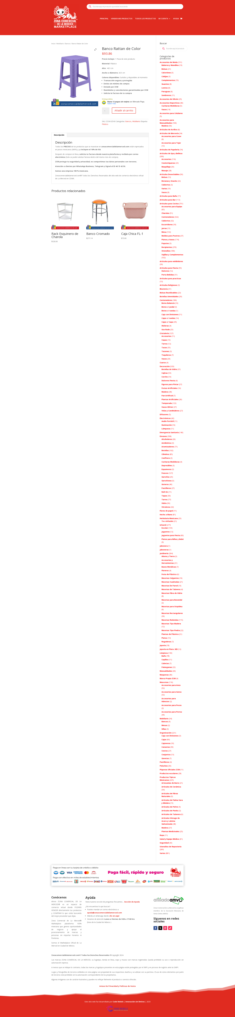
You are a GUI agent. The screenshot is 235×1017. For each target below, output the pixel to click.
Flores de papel (166, 511)
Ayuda (176, 19)
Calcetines (166, 72)
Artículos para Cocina (169, 203)
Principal (104, 19)
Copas (164, 340)
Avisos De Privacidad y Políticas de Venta (117, 986)
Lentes (165, 88)
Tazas (164, 347)
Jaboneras (164, 550)
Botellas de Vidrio (169, 369)
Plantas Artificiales (170, 399)
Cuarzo (163, 362)
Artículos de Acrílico (168, 129)
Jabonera (164, 546)
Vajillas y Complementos (172, 254)
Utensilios (166, 251)
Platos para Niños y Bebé (173, 539)
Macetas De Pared (170, 585)
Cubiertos (166, 185)
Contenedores (168, 217)
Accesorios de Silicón (169, 99)
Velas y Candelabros (170, 410)
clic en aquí (114, 916)
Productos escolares (169, 773)
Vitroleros (166, 507)
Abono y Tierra (168, 556)
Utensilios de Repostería (170, 846)
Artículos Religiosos (168, 285)
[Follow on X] (160, 928)
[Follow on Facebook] (155, 928)
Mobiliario (60, 43)
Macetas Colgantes (170, 578)
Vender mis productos (121, 19)
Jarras (164, 228)
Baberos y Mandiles (170, 65)
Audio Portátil (168, 421)
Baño (164, 656)
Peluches (164, 766)
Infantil (163, 525)
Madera (165, 126)
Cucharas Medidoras (171, 106)
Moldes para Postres (171, 236)
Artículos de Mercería (169, 133)
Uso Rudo (166, 329)
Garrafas (165, 477)
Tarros (164, 344)
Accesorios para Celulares (171, 113)
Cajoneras (166, 743)
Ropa (162, 835)
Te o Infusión (167, 521)
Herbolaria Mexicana (169, 518)
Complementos (168, 80)
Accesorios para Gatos (172, 692)
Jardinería (164, 553)
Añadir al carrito (124, 110)
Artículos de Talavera (171, 814)
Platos (164, 638)
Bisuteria (164, 289)
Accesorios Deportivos (170, 103)
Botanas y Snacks (169, 181)
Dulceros (165, 271)
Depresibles (167, 465)
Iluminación (167, 425)
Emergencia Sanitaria (169, 432)
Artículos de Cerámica (171, 787)
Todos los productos (145, 19)
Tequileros (166, 355)
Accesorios (166, 159)
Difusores (164, 414)
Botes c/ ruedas (169, 311)
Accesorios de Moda (168, 62)
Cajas (164, 739)
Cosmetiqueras (168, 163)
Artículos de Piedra (170, 810)
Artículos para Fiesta (169, 268)
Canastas (166, 747)
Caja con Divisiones (170, 314)
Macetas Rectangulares (172, 613)
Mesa (164, 232)
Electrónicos (165, 418)
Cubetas (165, 663)
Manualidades (166, 671)
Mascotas (164, 682)
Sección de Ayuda (132, 902)
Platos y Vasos (168, 239)
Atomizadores (168, 446)
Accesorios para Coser (171, 136)
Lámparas (166, 428)
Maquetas (164, 675)
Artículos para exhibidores (171, 261)
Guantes (165, 84)
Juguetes (166, 532)
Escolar (165, 528)
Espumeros (166, 469)
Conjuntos (166, 754)
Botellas (165, 450)
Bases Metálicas (169, 567)
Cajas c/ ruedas (168, 318)
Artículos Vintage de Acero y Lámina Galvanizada (171, 821)
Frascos (165, 473)
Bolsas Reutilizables (168, 293)
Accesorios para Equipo (172, 206)
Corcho (165, 377)
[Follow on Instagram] (165, 928)
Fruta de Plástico (169, 574)
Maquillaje (166, 167)
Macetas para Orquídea (172, 606)
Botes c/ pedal (168, 307)
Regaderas (166, 641)
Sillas (164, 729)
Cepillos (165, 659)
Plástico (105, 124)
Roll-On (165, 492)
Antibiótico (166, 443)
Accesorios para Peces (172, 705)
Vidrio (164, 503)
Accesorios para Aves (171, 685)
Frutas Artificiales (169, 388)
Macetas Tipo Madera (171, 623)
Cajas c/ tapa (167, 322)
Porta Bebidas (168, 275)
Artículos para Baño (168, 196)
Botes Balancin (168, 303)
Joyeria (163, 645)
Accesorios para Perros (172, 712)
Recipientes (167, 247)
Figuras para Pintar (170, 384)
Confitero (166, 458)
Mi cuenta (163, 19)
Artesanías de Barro (170, 783)
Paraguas (166, 91)
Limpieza (164, 653)
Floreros (165, 570)
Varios (164, 188)
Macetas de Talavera (171, 589)
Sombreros (166, 95)
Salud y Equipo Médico (169, 839)
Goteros (165, 484)
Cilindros (165, 454)
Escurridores (167, 224)
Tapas (164, 496)
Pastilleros (166, 488)
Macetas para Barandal (172, 600)
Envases (163, 436)
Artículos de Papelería (169, 149)
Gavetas (165, 758)
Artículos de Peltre (170, 807)
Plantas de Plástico (170, 634)
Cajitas (165, 373)
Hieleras (165, 326)
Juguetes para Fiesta (171, 535)
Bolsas (164, 69)
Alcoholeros (167, 439)
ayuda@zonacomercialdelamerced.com (104, 913)
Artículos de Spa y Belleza (171, 153)
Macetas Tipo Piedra (171, 630)
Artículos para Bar (168, 200)
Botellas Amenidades (169, 296)
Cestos (165, 751)
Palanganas (167, 667)
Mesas (164, 725)
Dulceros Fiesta (168, 380)
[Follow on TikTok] (170, 928)
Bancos (67, 43)
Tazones (165, 351)
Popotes (165, 243)
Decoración (165, 366)
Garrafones (167, 480)
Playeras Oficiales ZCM (170, 769)
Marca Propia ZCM (168, 678)
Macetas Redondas (170, 620)
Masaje (165, 170)
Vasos (164, 109)
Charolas (165, 213)
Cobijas (165, 76)
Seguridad (164, 843)
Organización (165, 733)
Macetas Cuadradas (170, 582)
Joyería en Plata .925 (169, 649)
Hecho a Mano (166, 514)
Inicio (53, 43)
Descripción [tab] (59, 135)
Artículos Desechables (169, 174)
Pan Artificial (167, 395)
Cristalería (164, 333)
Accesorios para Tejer (171, 143)
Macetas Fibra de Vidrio (172, 593)
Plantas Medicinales (170, 831)
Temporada (167, 403)
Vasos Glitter (167, 407)
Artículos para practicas (170, 278)
